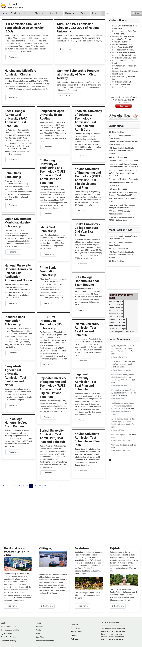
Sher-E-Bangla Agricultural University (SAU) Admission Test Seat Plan (16, 118)
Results (14, 13)
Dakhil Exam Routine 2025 (122, 47)
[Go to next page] (54, 486)
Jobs (26, 13)
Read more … (13, 57)
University (69, 13)
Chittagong (45, 548)
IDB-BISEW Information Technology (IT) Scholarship (51, 322)
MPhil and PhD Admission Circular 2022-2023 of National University (78, 27)
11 (40, 486)
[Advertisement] (53, 520)
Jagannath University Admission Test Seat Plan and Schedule (85, 381)
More (94, 13)
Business (39, 626)
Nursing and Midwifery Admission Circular (20, 72)
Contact (74, 635)
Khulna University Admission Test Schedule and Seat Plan (88, 439)
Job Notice (5, 623)
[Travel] (87, 13)
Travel (83, 13)
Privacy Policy (76, 632)
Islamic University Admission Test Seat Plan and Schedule (87, 329)
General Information (9, 626)
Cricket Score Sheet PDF (121, 82)
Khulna (80, 568)
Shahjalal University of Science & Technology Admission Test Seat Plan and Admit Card (88, 120)
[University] (75, 13)
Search (137, 13)
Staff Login (75, 639)
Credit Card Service (8, 637)
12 (45, 486)
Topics (38, 623)
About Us (74, 625)
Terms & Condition (78, 628)
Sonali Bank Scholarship (13, 175)
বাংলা (138, 3)
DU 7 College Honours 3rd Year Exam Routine (87, 280)
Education (39, 13)
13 (50, 486)
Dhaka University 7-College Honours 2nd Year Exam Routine (88, 229)
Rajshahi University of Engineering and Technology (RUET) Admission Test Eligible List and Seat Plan (53, 387)
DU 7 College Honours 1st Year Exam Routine (17, 422)
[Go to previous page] (8, 486)
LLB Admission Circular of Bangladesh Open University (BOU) (24, 27)
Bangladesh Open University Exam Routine (52, 114)
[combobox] (118, 13)
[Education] (44, 13)
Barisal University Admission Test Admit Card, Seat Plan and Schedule (53, 436)
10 (35, 486)
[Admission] (60, 13)
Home (4, 13)
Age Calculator (6, 634)
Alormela (13, 4)
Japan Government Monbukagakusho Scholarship (18, 222)
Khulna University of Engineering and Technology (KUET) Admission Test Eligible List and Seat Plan (88, 178)
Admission (54, 13)
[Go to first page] (4, 486)
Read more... (120, 367)
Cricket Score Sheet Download (124, 58)
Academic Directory (8, 641)
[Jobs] (29, 13)
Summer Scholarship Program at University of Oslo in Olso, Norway (78, 74)
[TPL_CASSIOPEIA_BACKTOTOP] (138, 643)
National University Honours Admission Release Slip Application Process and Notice (18, 273)
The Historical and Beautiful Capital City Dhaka (16, 551)
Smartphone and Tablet (10, 630)
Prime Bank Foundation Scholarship (48, 271)
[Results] (18, 13)
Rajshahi (115, 548)
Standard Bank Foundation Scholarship (15, 320)
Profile (38, 630)
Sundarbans (82, 548)
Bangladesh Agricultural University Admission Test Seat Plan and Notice (15, 375)
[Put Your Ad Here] (123, 117)
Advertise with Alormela (45, 641)
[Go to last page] (58, 486)
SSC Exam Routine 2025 (121, 42)
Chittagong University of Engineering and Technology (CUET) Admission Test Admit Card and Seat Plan (53, 171)
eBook (38, 634)
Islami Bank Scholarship (48, 229)
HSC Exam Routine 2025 (122, 44)
